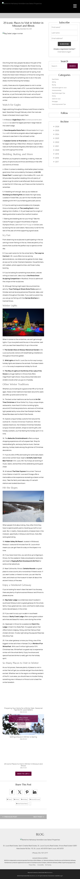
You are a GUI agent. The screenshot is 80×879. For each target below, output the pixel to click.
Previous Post (10, 817)
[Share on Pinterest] (27, 792)
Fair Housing (48, 865)
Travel (10, 799)
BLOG (40, 834)
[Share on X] (19, 792)
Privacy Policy (32, 865)
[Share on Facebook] (12, 792)
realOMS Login (59, 875)
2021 (57, 146)
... (30, 804)
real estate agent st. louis (59, 88)
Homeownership (56, 90)
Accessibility (41, 865)
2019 (57, 154)
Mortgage (55, 101)
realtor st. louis (56, 99)
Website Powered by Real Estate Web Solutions (40, 872)
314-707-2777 (43, 853)
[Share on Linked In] (34, 792)
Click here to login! (64, 52)
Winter (17, 799)
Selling (54, 82)
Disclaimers (51, 875)
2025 (57, 130)
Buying (54, 85)
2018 (57, 158)
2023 (57, 138)
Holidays (24, 799)
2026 (57, 126)
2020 (57, 150)
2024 (57, 134)
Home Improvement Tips (59, 104)
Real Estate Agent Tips (58, 93)
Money (54, 96)
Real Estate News (22, 804)
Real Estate (55, 79)
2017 (57, 162)
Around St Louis (35, 799)
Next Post (38, 817)
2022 (57, 142)
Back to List (22, 774)
